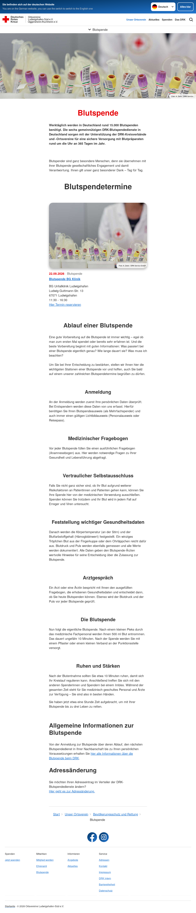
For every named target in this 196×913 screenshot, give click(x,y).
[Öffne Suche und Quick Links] (191, 19)
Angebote (73, 860)
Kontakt (103, 866)
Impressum (105, 872)
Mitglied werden (45, 860)
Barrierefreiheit (107, 884)
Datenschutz (106, 890)
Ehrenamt (41, 866)
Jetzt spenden (12, 860)
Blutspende (42, 872)
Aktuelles (154, 19)
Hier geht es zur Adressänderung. (72, 791)
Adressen (104, 860)
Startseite (10, 906)
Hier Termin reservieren (65, 304)
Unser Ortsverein (136, 19)
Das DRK (180, 19)
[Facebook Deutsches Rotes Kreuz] (92, 837)
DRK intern (105, 878)
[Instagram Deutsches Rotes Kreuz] (104, 837)
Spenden (167, 19)
